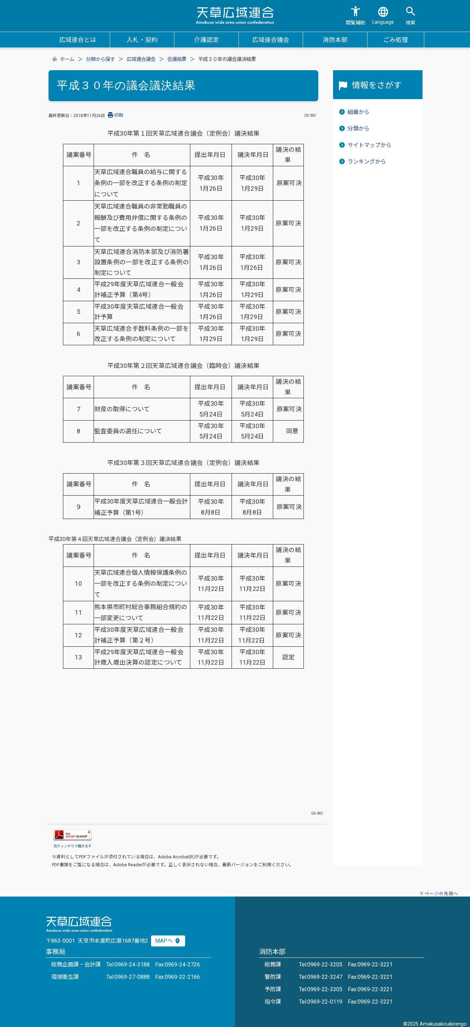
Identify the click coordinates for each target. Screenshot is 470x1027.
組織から (359, 112)
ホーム (67, 59)
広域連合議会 (141, 59)
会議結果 (176, 59)
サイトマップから (370, 145)
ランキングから (367, 161)
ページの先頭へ (441, 893)
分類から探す (100, 59)
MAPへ (164, 941)
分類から (359, 128)
